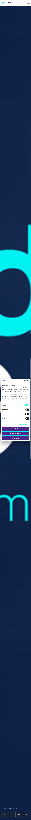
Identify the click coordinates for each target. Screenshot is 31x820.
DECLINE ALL (15, 438)
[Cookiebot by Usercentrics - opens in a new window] (23, 381)
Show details (23, 424)
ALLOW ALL (15, 428)
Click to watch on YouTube (7, 808)
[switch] (27, 410)
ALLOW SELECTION (15, 433)
